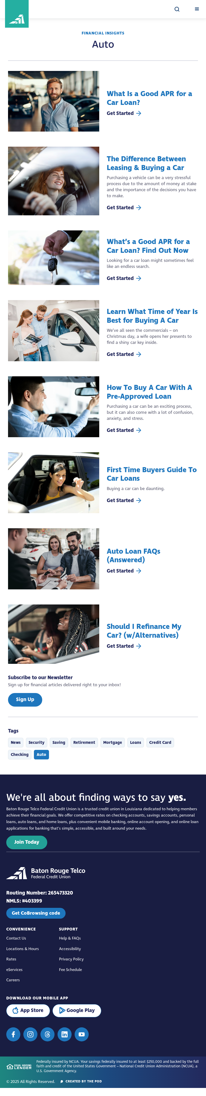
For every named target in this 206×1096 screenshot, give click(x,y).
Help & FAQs (70, 938)
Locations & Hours (22, 949)
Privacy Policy (71, 959)
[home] (36, 9)
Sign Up (25, 699)
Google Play (81, 1010)
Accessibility (70, 949)
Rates (11, 959)
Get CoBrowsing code (36, 913)
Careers (13, 980)
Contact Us (16, 938)
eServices (14, 969)
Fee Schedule (70, 969)
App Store (31, 1010)
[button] (197, 9)
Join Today (26, 842)
